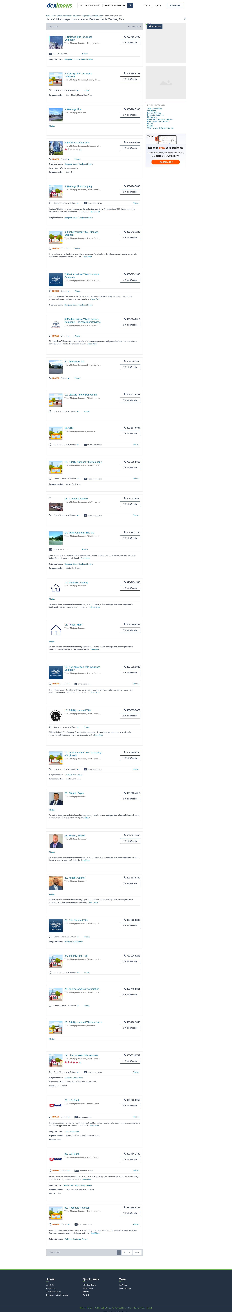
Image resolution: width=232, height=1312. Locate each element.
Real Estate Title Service (158, 121)
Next (137, 1253)
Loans (95, 1157)
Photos (85, 54)
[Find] (130, 5)
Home (48, 16)
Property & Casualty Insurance (92, 16)
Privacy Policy (86, 1308)
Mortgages (152, 117)
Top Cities (123, 1285)
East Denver (78, 942)
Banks (89, 1157)
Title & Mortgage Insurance (75, 43)
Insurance (76, 16)
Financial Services (155, 115)
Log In (147, 5)
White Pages (88, 1288)
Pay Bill (86, 1295)
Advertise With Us (53, 1292)
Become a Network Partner (57, 1295)
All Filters (54, 27)
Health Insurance (94, 1211)
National (86, 1292)
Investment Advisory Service (160, 119)
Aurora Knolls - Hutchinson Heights (78, 1185)
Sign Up (158, 5)
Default (135, 26)
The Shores (77, 775)
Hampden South (71, 59)
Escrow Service (93, 238)
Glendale (68, 942)
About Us (50, 1285)
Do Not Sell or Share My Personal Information (113, 1308)
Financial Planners (94, 1104)
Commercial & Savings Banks (160, 128)
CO (53, 16)
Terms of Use (139, 1308)
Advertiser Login (89, 1285)
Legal (150, 1308)
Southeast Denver (86, 59)
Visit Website (131, 42)
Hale (77, 1132)
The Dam (68, 775)
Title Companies (93, 190)
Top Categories (125, 1288)
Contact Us (50, 1288)
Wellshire (68, 1239)
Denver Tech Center (64, 16)
